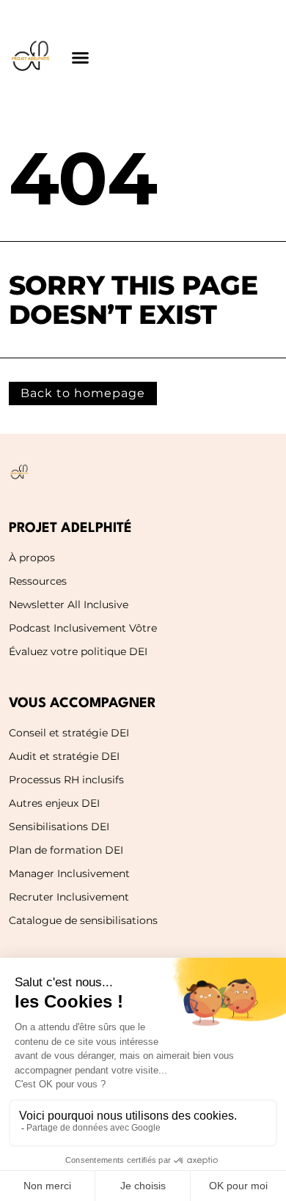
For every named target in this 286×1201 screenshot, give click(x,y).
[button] (81, 58)
